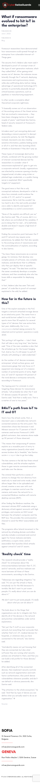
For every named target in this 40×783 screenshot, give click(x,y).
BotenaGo (27, 317)
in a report (11, 455)
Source (4, 704)
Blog (3, 40)
